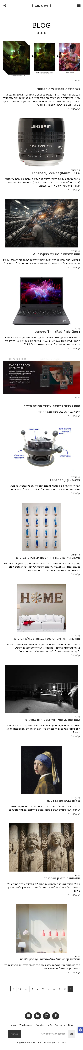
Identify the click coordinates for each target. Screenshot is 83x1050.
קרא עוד (75, 109)
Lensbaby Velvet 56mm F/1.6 (56, 173)
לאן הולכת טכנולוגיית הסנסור (58, 88)
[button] (78, 5)
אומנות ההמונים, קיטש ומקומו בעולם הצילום (47, 638)
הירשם (14, 1034)
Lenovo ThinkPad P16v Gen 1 (57, 331)
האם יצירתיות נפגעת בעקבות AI (56, 254)
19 (19, 988)
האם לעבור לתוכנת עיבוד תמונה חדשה (52, 405)
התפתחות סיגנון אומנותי (62, 878)
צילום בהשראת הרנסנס (63, 800)
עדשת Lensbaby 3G (65, 480)
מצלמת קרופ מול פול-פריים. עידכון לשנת (50, 959)
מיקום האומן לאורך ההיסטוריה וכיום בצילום (48, 557)
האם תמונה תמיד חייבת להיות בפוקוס (52, 719)
